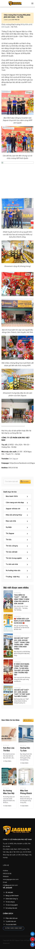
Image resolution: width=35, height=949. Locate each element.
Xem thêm (8, 761)
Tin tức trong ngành (14, 558)
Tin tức (8, 539)
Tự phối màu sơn (11, 921)
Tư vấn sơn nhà (12, 564)
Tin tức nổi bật (11, 552)
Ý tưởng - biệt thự (13, 577)
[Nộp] (25, 481)
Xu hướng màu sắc (13, 570)
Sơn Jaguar (13, 459)
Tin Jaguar (10, 533)
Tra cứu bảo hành (11, 924)
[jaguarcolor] (15, 3)
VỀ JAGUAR (9, 892)
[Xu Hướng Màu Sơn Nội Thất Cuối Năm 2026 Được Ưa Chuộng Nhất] (9, 776)
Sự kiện (9, 527)
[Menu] (32, 3)
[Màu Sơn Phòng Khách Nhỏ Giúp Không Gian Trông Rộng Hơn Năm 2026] (26, 776)
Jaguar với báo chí (13, 508)
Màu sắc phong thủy (14, 515)
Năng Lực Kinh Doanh (12, 895)
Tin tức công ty (12, 546)
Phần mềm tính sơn (12, 918)
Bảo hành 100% (12, 496)
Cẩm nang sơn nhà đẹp (15, 502)
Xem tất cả (28, 720)
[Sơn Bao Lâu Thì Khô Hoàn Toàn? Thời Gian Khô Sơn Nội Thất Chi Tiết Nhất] (9, 733)
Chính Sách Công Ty (12, 899)
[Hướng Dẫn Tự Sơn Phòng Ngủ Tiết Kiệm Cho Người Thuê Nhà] (26, 733)
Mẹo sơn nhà (11, 521)
